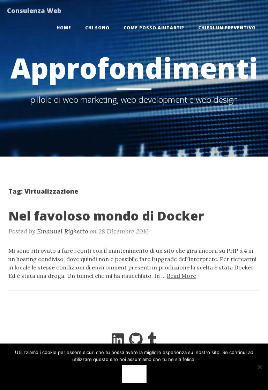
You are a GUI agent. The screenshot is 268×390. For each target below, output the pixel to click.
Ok (134, 374)
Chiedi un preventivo (227, 28)
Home (64, 28)
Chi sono (97, 28)
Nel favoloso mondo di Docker (106, 215)
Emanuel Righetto (62, 231)
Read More (181, 275)
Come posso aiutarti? (154, 28)
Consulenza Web (34, 10)
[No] (259, 366)
